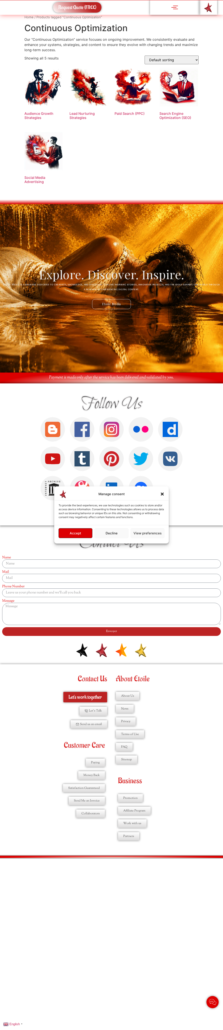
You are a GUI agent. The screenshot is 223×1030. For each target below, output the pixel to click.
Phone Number (13, 586)
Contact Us (92, 679)
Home (29, 17)
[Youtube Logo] (53, 459)
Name (6, 557)
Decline (112, 533)
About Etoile (133, 679)
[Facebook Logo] (82, 429)
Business (130, 781)
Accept (75, 533)
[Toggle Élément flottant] (212, 1002)
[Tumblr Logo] (82, 459)
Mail (5, 572)
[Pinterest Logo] (111, 459)
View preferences (147, 533)
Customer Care (84, 745)
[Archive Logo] (53, 488)
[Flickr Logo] (141, 429)
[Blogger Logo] (53, 429)
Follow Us (111, 404)
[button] (162, 494)
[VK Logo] (170, 459)
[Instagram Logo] (111, 429)
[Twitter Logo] (141, 459)
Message (8, 601)
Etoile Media (111, 304)
